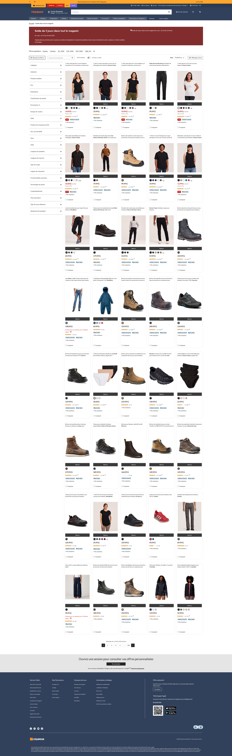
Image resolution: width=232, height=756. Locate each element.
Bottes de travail (92, 18)
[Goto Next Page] (133, 645)
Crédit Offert (136, 5)
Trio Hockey (55, 694)
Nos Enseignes (55, 697)
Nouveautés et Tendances (137, 18)
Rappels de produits (35, 714)
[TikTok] (42, 728)
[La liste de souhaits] (193, 12)
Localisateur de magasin (36, 700)
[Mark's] (67, 5)
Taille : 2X (88, 51)
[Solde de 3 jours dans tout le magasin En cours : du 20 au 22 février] (166, 36)
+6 (135, 108)
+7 (107, 108)
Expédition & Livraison (35, 691)
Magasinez (103, 2)
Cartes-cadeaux (163, 18)
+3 (79, 108)
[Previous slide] (30, 2)
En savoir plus (157, 702)
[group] (77, 119)
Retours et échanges (35, 694)
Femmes (33, 18)
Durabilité (76, 697)
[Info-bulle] (71, 332)
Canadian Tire (55, 684)
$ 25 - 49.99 (70, 51)
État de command (183, 12)
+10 (79, 180)
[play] (35, 2)
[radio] (66, 108)
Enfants (64, 18)
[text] (77, 116)
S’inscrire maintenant (137, 668)
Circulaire (32, 710)
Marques (151, 18)
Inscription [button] (146, 5)
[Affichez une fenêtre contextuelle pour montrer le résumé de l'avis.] (78, 117)
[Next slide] (202, 2)
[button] (169, 12)
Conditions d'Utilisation (102, 687)
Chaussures (53, 18)
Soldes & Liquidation (119, 18)
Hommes (43, 18)
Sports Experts (55, 691)
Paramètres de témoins (36, 717)
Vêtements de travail (77, 18)
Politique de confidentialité (102, 684)
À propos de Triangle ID (79, 694)
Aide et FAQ (33, 697)
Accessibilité (99, 694)
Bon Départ (77, 700)
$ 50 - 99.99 (79, 51)
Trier (171, 57)
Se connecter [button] (116, 664)
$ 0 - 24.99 (61, 51)
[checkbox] (69, 127)
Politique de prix (100, 697)
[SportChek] (60, 5)
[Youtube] (38, 728)
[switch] (94, 58)
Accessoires (105, 18)
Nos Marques (77, 687)
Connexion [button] (195, 5)
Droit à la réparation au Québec (103, 704)
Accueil (31, 23)
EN (200, 5)
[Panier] (200, 12)
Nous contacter (34, 707)
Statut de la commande (35, 684)
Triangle (54, 687)
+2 (191, 180)
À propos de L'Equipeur (79, 684)
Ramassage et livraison (35, 687)
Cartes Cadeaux (34, 704)
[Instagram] (34, 728)
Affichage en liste (196, 57)
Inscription (157, 689)
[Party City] (73, 5)
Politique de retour (101, 700)
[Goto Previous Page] (99, 645)
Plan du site (99, 691)
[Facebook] (31, 728)
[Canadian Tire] (51, 5)
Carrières (76, 691)
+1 (163, 252)
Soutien (155, 5)
